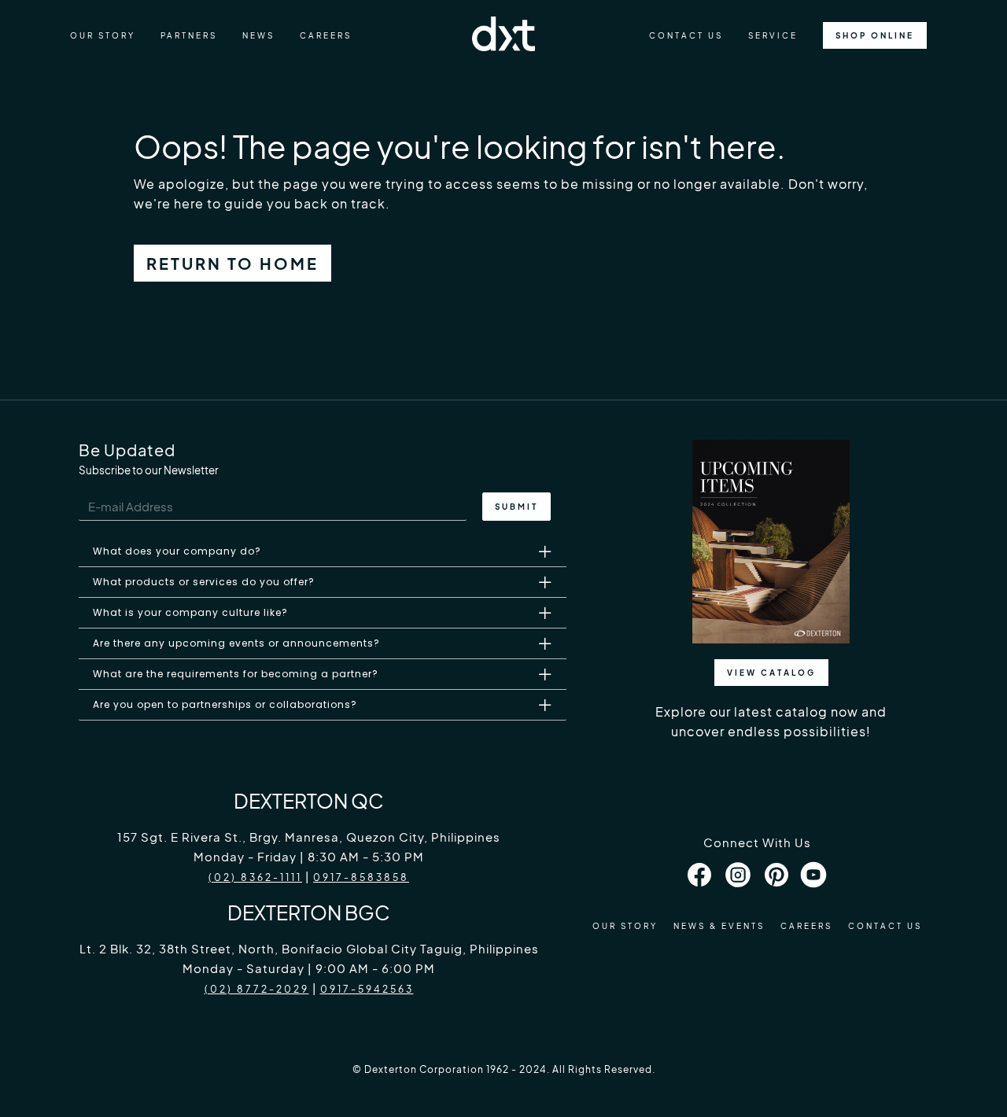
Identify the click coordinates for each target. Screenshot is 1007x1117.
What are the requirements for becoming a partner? (235, 673)
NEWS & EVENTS (719, 926)
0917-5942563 (367, 989)
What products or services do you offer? (204, 581)
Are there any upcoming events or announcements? (236, 643)
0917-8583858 (361, 877)
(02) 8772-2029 (257, 989)
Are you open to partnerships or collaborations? (225, 704)
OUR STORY (102, 35)
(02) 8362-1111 (255, 877)
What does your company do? (177, 551)
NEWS (258, 35)
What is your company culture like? (190, 612)
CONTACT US (686, 35)
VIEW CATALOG (771, 672)
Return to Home (232, 263)
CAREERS (326, 35)
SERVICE (773, 35)
